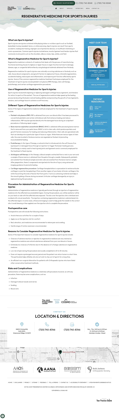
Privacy (27, 382)
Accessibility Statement (78, 382)
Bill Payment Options (99, 115)
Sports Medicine (79, 19)
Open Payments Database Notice (100, 382)
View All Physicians (98, 85)
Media (88, 8)
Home (10, 382)
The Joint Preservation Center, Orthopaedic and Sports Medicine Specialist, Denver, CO (38, 19)
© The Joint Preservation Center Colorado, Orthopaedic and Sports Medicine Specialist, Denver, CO (59, 387)
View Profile (98, 79)
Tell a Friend (53, 382)
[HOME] (56, 8)
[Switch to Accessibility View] (2, 416)
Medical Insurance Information (101, 123)
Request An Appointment (65, 3)
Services (70, 19)
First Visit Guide (98, 107)
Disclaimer (18, 382)
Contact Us (64, 382)
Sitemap (34, 382)
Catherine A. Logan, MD (59, 390)
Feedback (43, 382)
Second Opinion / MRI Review (100, 130)
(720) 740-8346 (85, 3)
